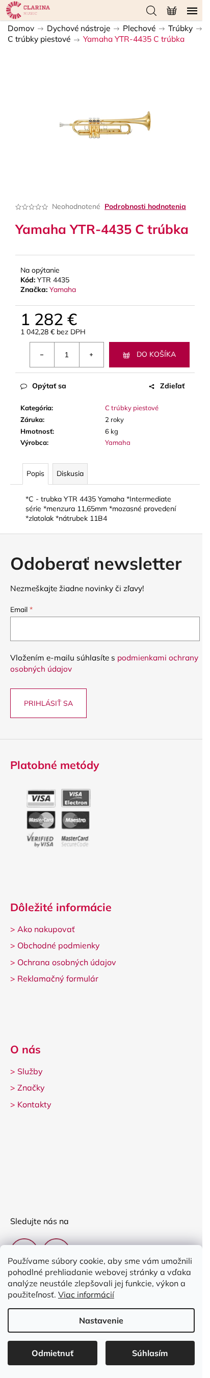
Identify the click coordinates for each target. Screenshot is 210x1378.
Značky (31, 1087)
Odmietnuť (52, 1353)
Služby (30, 1071)
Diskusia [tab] (70, 473)
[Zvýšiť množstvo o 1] (91, 354)
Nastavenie (101, 1320)
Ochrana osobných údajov (66, 962)
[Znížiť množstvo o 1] (42, 354)
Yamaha (62, 289)
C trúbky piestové (132, 408)
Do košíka (156, 354)
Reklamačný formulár (57, 978)
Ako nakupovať (46, 929)
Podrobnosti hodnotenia (145, 206)
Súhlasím (150, 1353)
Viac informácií (86, 1294)
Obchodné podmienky (58, 945)
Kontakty (34, 1104)
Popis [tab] (35, 473)
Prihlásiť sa (48, 703)
